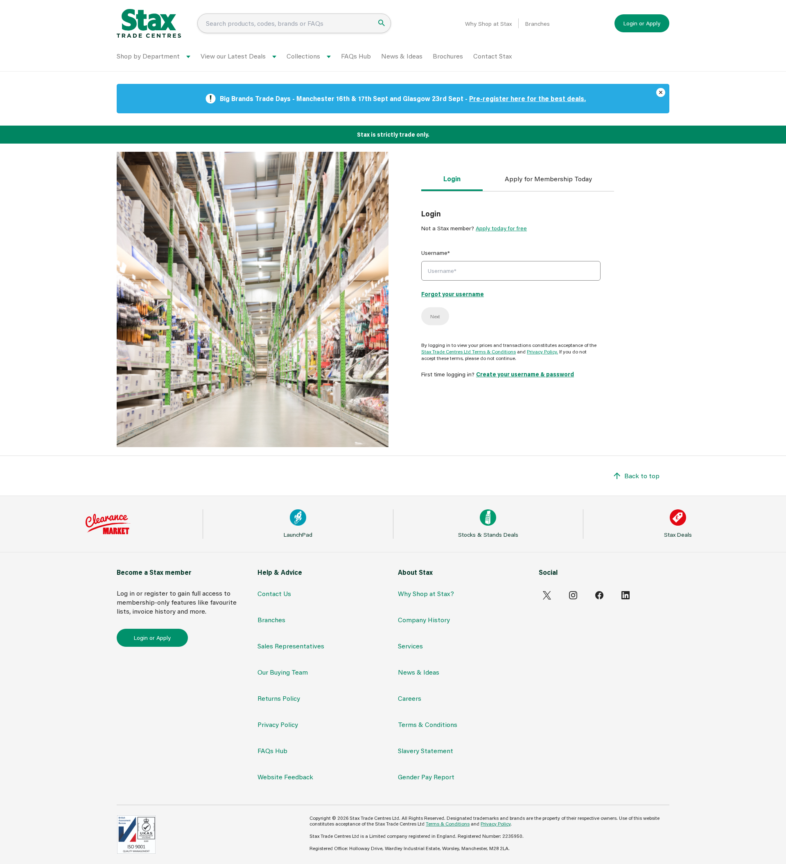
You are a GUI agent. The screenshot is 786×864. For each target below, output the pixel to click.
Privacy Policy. (542, 351)
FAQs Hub (356, 56)
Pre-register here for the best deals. (527, 98)
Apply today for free (501, 228)
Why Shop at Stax (488, 23)
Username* (435, 252)
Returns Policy (278, 698)
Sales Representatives (290, 645)
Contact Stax (492, 56)
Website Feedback (285, 776)
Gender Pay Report (426, 776)
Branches (537, 23)
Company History (424, 619)
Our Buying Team (282, 672)
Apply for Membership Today (548, 178)
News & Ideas (401, 56)
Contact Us (274, 593)
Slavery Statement (425, 750)
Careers (409, 698)
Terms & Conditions (427, 724)
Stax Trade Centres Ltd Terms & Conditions (468, 351)
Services (410, 645)
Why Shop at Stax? (426, 593)
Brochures (448, 56)
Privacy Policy (277, 724)
